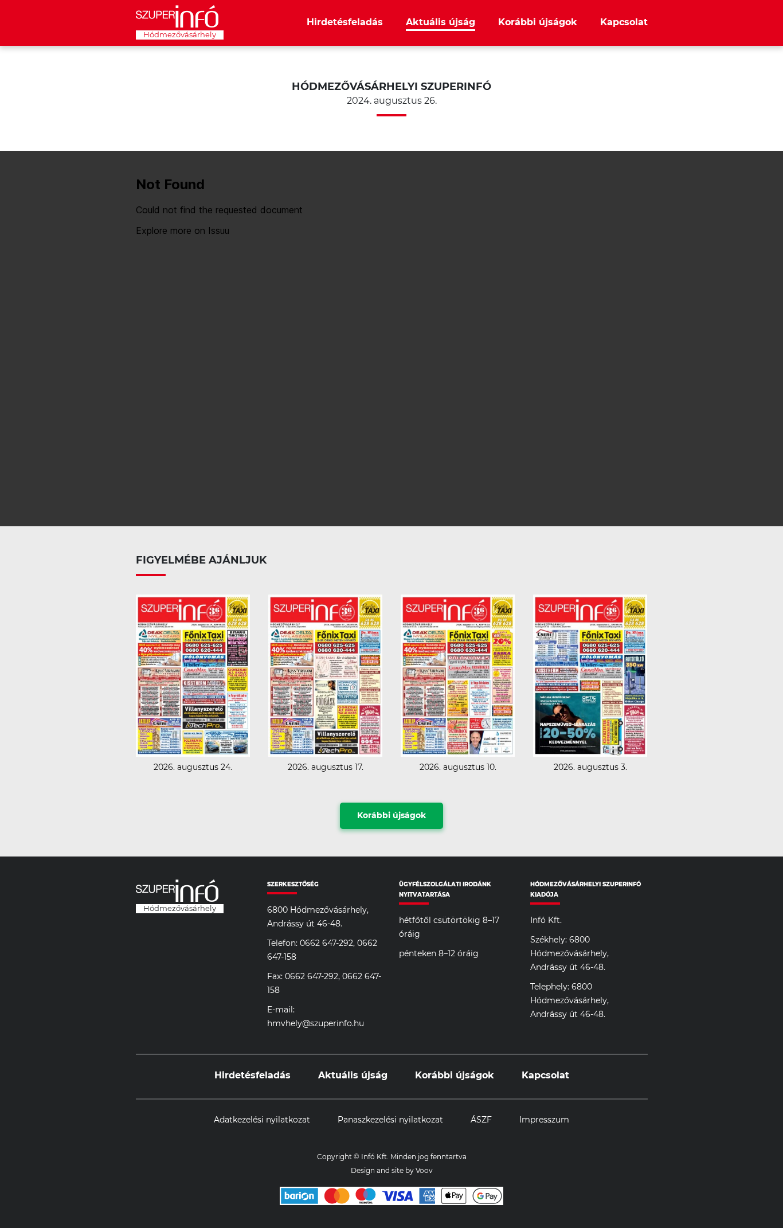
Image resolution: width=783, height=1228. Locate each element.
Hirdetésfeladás (345, 22)
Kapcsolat (624, 22)
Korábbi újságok (537, 22)
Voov (424, 1170)
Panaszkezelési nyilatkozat (390, 1120)
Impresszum (544, 1120)
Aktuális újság (440, 22)
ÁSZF (481, 1120)
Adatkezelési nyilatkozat (262, 1120)
